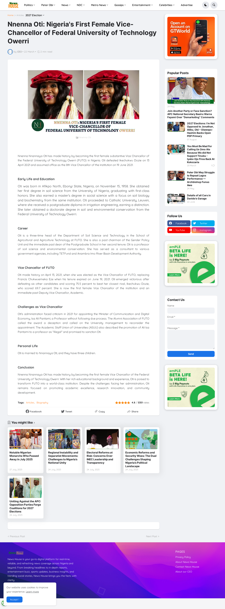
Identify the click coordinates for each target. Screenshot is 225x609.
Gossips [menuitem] (119, 5)
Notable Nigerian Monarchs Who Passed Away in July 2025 (24, 456)
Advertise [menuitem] (187, 5)
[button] (205, 5)
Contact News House (187, 566)
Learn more (32, 591)
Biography (42, 402)
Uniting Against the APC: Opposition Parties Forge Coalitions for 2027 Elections (25, 506)
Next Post (151, 536)
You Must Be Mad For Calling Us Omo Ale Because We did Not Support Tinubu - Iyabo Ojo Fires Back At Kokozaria (200, 154)
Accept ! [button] (14, 599)
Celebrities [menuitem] (165, 5)
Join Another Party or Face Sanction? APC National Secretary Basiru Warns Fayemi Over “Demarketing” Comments (190, 114)
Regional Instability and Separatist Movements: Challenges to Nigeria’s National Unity (63, 458)
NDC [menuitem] (79, 5)
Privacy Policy (183, 557)
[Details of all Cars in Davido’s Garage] (176, 199)
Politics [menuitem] (28, 5)
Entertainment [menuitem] (141, 5)
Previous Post (17, 536)
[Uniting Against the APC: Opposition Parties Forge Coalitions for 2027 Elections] (25, 488)
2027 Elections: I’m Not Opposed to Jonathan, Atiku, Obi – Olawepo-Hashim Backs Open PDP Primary (201, 130)
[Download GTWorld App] (191, 36)
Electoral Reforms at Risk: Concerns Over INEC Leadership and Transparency (100, 458)
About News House (186, 562)
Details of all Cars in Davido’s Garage (199, 197)
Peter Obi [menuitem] (47, 5)
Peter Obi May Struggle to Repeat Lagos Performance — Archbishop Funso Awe (201, 179)
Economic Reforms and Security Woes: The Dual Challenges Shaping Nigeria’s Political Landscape (140, 459)
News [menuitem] (65, 5)
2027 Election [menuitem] (33, 15)
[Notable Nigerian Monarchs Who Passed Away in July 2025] (25, 439)
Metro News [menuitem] (98, 5)
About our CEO (183, 571)
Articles (20, 15)
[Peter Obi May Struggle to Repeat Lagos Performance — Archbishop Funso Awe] (176, 176)
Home (11, 15)
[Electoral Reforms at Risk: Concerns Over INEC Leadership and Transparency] (103, 439)
